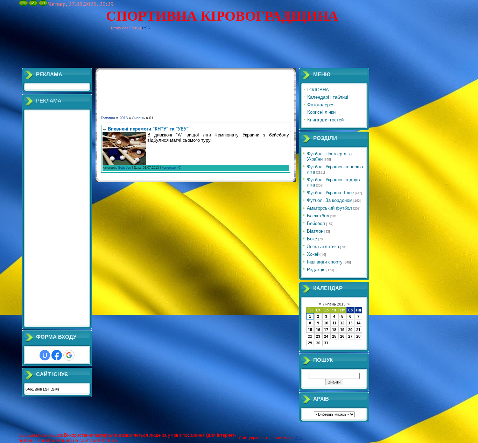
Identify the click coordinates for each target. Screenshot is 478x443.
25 (334, 336)
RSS (146, 28)
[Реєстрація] (33, 4)
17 (326, 330)
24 (326, 336)
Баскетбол (318, 215)
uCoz (298, 438)
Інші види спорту (325, 262)
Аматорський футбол (329, 208)
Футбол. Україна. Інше (330, 192)
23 (318, 336)
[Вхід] (43, 4)
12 (342, 323)
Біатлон (315, 231)
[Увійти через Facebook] (56, 355)
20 (350, 330)
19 (342, 330)
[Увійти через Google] (69, 355)
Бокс (312, 238)
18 (334, 330)
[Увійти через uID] (45, 355)
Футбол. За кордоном (329, 200)
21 (358, 330)
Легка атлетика (323, 246)
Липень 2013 (334, 304)
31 (326, 343)
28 (358, 336)
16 (318, 330)
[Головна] (23, 4)
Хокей (313, 254)
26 (342, 336)
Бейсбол (124, 167)
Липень (138, 118)
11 (334, 323)
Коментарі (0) (171, 167)
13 (350, 323)
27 (350, 336)
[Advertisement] (146, 52)
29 (310, 343)
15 (310, 330)
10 (326, 323)
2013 (123, 118)
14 (358, 323)
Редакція (316, 269)
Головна (108, 118)
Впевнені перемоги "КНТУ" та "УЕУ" (148, 129)
